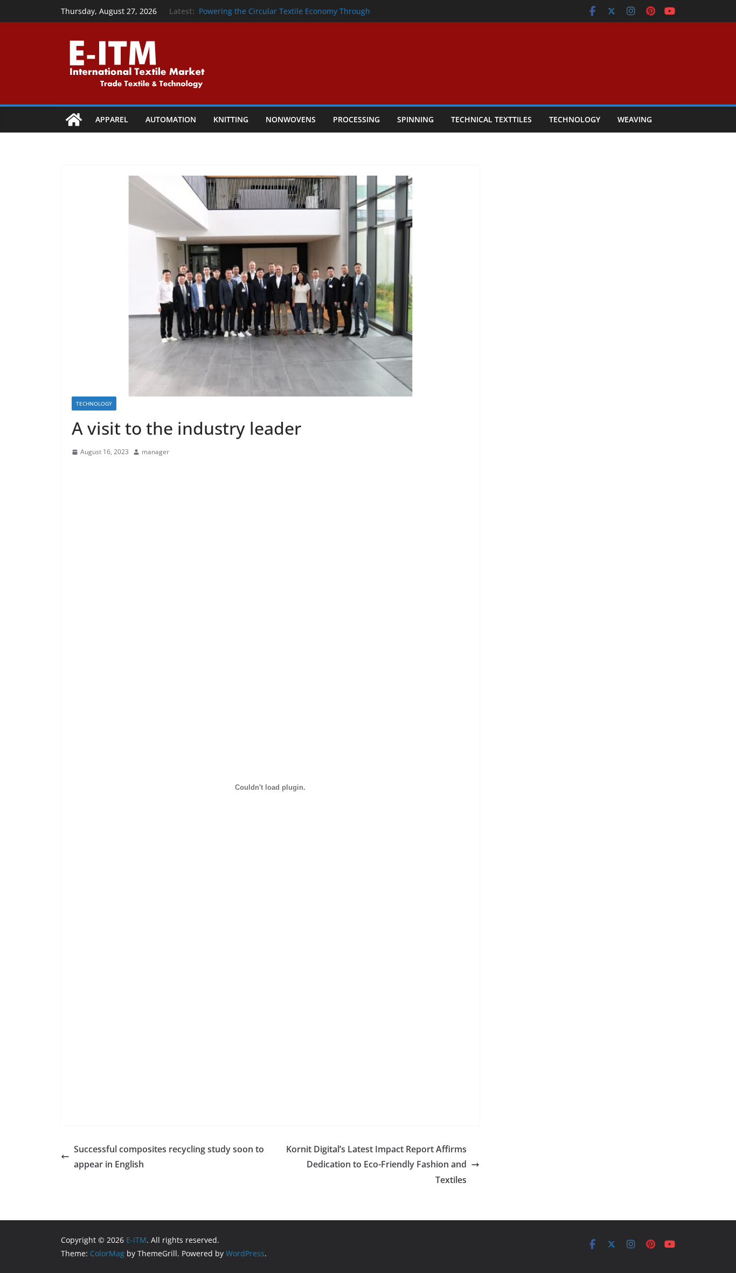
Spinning (415, 119)
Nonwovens (291, 119)
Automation (170, 119)
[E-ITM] (74, 120)
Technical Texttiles (491, 119)
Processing (356, 119)
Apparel (111, 119)
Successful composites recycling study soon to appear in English (169, 1157)
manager (155, 451)
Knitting (230, 119)
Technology (574, 119)
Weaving (634, 119)
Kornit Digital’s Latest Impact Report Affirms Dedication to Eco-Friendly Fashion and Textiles (376, 1164)
